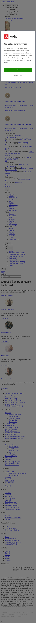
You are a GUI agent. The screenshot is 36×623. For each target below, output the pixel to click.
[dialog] (18, 56)
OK (18, 70)
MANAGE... (18, 75)
